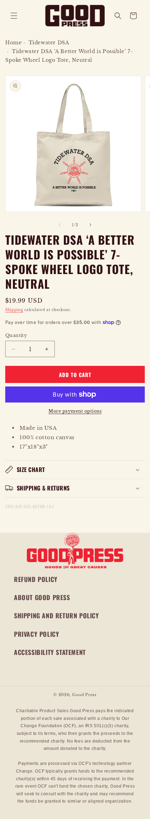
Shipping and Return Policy (56, 615)
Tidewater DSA (49, 42)
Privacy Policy (36, 634)
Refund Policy (36, 579)
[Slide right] (90, 225)
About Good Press (42, 597)
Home (13, 42)
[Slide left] (59, 225)
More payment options (75, 411)
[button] (14, 15)
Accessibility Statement (50, 652)
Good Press (84, 694)
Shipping (14, 310)
